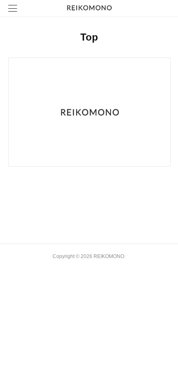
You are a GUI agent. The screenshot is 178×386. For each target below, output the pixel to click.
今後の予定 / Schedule (37, 188)
